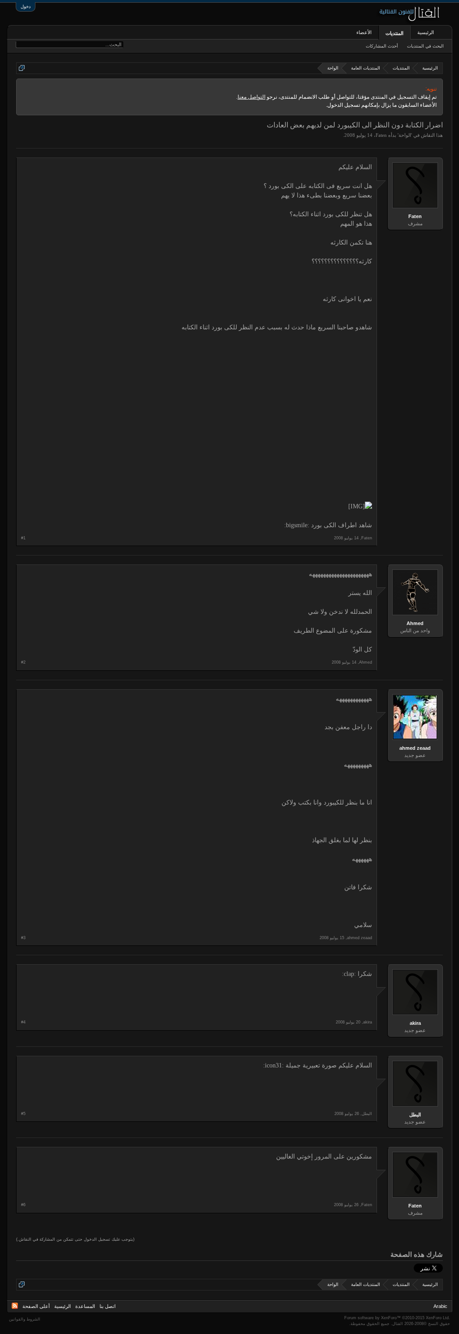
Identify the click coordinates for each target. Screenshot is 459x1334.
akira (415, 1023)
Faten (381, 135)
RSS (15, 1306)
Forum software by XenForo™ (397, 1318)
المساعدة (85, 1306)
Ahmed (415, 623)
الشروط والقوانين (24, 1319)
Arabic (440, 1306)
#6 (23, 1205)
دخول (25, 6)
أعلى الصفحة (36, 1306)
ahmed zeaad (415, 748)
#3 (23, 938)
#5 (23, 1113)
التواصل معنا (251, 97)
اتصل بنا (108, 1306)
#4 (23, 1022)
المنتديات (394, 33)
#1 (23, 538)
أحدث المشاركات (382, 46)
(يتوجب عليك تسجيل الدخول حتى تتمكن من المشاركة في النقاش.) (75, 1239)
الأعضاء (364, 32)
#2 (23, 662)
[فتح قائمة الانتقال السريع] (22, 68)
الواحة (404, 135)
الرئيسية (425, 32)
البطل (415, 1114)
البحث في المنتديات (425, 46)
